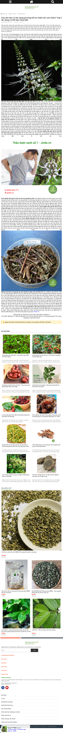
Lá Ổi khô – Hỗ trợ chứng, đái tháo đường (43, 630)
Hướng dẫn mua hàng (6, 701)
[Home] (31, 7)
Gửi (34, 650)
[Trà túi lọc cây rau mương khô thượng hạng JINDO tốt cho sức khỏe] (16, 575)
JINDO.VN (36, 311)
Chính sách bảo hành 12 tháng (9, 722)
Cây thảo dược (21, 13)
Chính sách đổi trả (6, 715)
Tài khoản (4, 670)
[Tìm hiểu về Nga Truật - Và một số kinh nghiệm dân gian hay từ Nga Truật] (46, 463)
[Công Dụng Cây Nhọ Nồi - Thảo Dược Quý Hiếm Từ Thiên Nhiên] (16, 344)
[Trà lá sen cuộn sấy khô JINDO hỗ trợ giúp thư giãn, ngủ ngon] (31, 520)
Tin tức (3, 698)
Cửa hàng (4, 659)
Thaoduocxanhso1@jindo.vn (10, 683)
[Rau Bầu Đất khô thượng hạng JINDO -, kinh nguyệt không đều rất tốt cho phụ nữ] (47, 575)
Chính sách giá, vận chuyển (8, 718)
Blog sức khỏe (12, 13)
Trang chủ (4, 13)
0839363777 (8, 684)
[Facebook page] (3, 687)
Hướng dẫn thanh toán (7, 705)
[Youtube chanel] (7, 687)
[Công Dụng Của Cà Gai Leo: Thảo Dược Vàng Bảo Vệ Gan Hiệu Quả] (46, 344)
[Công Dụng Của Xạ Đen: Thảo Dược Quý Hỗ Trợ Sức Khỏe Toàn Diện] (46, 374)
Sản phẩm (4, 666)
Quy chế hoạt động (6, 708)
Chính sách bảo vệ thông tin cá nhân (10, 712)
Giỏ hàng (3, 663)
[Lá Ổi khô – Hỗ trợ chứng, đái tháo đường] (47, 614)
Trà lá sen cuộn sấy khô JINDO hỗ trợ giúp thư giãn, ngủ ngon (19, 552)
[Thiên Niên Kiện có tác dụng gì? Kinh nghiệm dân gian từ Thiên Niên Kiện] (46, 433)
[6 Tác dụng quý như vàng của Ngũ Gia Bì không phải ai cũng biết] (16, 463)
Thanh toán (4, 674)
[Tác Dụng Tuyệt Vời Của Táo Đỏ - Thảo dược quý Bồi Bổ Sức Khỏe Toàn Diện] (16, 374)
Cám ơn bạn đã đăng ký (7, 655)
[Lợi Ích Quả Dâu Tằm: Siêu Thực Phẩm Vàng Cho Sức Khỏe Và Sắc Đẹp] (16, 404)
